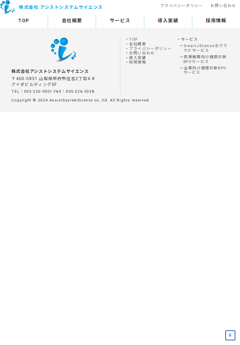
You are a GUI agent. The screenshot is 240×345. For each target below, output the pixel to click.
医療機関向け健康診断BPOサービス (205, 59)
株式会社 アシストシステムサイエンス (61, 7)
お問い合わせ (223, 6)
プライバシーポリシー (181, 6)
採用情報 (216, 20)
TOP (24, 20)
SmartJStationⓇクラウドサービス (206, 48)
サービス (120, 20)
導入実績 (168, 20)
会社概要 (72, 20)
